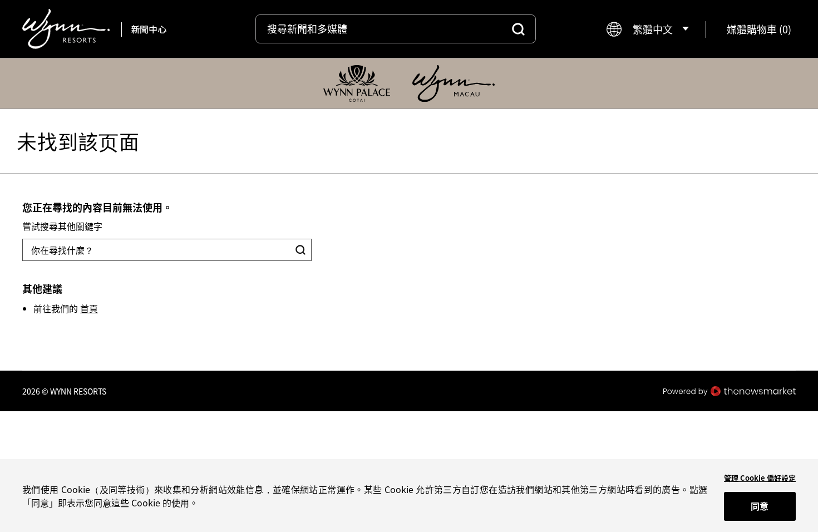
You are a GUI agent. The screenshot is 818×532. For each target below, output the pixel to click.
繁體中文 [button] (653, 29)
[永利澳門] (453, 83)
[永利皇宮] (356, 83)
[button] (759, 29)
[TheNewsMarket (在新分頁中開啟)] (729, 391)
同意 (759, 506)
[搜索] (518, 28)
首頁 (89, 308)
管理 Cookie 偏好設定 (760, 477)
